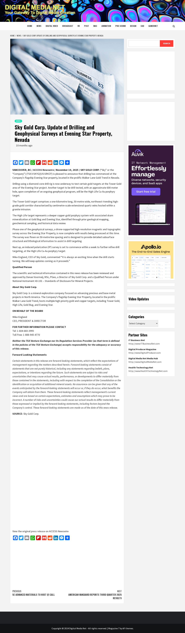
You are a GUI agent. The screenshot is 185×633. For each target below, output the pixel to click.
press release (38, 531)
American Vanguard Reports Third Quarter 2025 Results (95, 594)
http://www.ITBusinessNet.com (144, 343)
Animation (106, 25)
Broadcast (67, 25)
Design (133, 25)
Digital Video (52, 25)
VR (78, 25)
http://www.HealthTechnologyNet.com (148, 371)
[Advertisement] (67, 563)
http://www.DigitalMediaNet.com (144, 361)
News (39, 25)
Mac (95, 25)
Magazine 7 (113, 628)
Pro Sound (120, 25)
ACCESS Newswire (43, 170)
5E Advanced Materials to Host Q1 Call (33, 592)
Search (166, 43)
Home (29, 25)
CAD (142, 25)
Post (86, 25)
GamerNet (153, 25)
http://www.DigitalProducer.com (144, 352)
